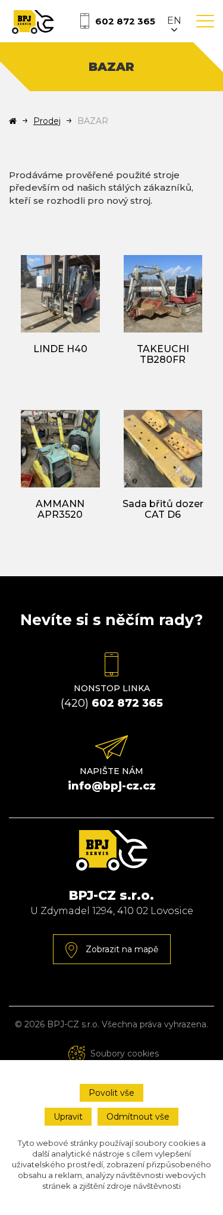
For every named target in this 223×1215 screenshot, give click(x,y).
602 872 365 (125, 21)
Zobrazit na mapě (120, 949)
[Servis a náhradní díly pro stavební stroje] (32, 21)
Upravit (68, 1116)
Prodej (47, 121)
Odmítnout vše (137, 1116)
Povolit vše (111, 1092)
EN (174, 20)
